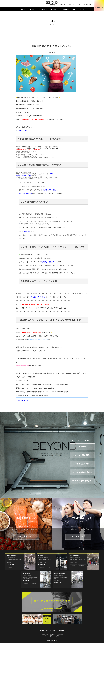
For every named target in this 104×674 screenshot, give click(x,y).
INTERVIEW (55, 9)
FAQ (79, 4)
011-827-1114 (26, 580)
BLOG (82, 9)
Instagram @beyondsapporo (56, 634)
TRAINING (42, 9)
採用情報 (61, 630)
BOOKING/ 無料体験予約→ (82, 481)
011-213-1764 (57, 582)
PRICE (74, 9)
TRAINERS (65, 9)
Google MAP (81, 565)
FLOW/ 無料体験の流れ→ (82, 472)
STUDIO (32, 9)
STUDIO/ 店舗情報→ (82, 455)
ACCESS (62, 4)
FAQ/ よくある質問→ (82, 464)
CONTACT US (87, 4)
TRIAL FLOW (72, 4)
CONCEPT (23, 9)
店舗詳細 (10, 567)
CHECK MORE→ (26, 537)
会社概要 (42, 630)
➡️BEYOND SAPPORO (22, 130)
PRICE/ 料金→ (82, 447)
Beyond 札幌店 (55, 636)
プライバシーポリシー (52, 630)
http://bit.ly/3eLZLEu (23, 400)
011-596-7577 (73, 563)
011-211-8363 (10, 564)
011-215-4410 (41, 564)
